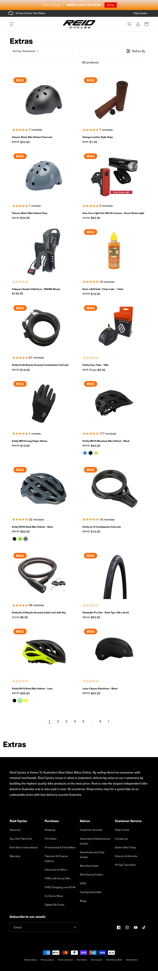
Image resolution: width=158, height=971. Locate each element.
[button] (11, 24)
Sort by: (24, 51)
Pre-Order (51, 839)
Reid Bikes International (24, 847)
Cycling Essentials (90, 892)
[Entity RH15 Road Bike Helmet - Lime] (44, 651)
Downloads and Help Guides (92, 854)
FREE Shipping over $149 (60, 887)
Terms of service (65, 959)
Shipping (50, 830)
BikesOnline (131, 959)
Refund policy (30, 959)
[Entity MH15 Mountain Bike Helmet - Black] (114, 403)
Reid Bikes (82, 959)
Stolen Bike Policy (125, 847)
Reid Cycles (96, 959)
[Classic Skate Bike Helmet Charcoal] (44, 100)
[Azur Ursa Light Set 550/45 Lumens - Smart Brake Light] (114, 176)
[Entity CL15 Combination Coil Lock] (114, 489)
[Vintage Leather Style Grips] (114, 100)
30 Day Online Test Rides (30, 13)
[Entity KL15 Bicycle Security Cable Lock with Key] (44, 575)
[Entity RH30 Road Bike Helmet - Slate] (44, 489)
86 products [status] (90, 62)
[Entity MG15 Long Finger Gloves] (44, 403)
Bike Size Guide (89, 866)
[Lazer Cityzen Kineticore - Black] (114, 651)
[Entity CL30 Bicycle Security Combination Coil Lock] (44, 328)
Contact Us (121, 839)
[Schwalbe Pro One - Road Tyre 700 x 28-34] (114, 575)
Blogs (83, 901)
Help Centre (140, 13)
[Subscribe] (74, 927)
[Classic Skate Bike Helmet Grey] (44, 176)
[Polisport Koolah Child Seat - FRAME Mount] (44, 252)
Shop (110, 5)
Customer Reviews (91, 830)
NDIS (83, 883)
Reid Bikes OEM (114, 959)
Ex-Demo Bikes (54, 896)
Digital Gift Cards (54, 905)
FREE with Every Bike (57, 878)
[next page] (109, 721)
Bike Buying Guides (91, 874)
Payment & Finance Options (56, 858)
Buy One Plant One (21, 839)
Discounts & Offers (56, 870)
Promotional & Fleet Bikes (60, 847)
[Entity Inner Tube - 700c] (114, 328)
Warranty (15, 856)
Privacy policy (47, 959)
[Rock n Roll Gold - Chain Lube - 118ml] (114, 252)
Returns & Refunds (126, 856)
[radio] (84, 453)
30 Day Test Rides (125, 865)
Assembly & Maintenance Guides (95, 841)
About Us (15, 830)
